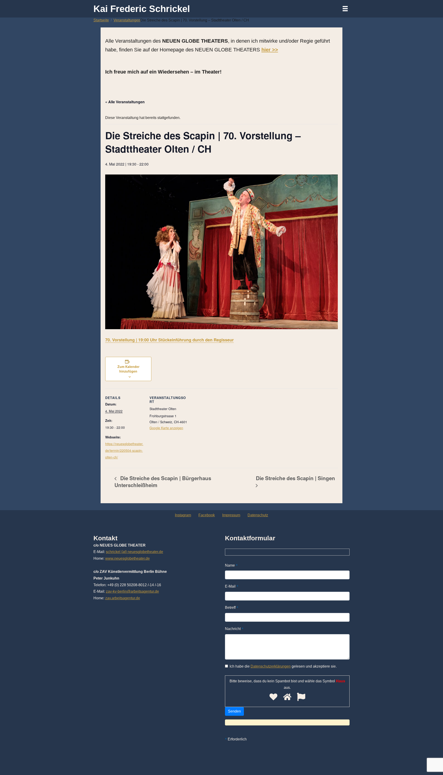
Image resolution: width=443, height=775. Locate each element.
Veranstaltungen (127, 20)
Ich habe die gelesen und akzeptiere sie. (283, 666)
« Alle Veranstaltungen (125, 101)
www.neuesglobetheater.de (127, 558)
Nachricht (234, 628)
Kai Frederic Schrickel (141, 9)
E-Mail (231, 586)
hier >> (269, 50)
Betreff (231, 607)
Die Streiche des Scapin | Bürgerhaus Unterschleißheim (162, 481)
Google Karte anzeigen (166, 428)
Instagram (183, 515)
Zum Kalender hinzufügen (128, 368)
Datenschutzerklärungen (271, 666)
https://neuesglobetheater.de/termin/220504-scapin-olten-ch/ (124, 450)
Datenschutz (258, 515)
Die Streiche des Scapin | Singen (295, 478)
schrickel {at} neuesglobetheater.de (134, 552)
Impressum (231, 515)
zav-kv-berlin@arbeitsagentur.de (132, 591)
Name (231, 565)
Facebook (206, 515)
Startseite (101, 20)
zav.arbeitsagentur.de (122, 598)
